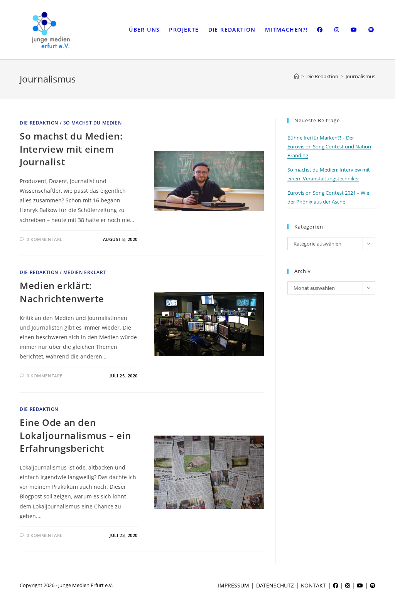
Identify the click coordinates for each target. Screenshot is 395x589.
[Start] (296, 76)
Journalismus (360, 76)
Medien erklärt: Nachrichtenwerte (62, 292)
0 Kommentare (44, 239)
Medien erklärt (84, 272)
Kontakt (313, 585)
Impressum (233, 585)
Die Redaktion (39, 122)
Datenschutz (275, 585)
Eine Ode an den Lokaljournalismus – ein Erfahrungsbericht (75, 435)
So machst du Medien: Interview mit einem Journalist (71, 149)
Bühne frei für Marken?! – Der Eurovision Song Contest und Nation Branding (329, 146)
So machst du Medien (92, 122)
